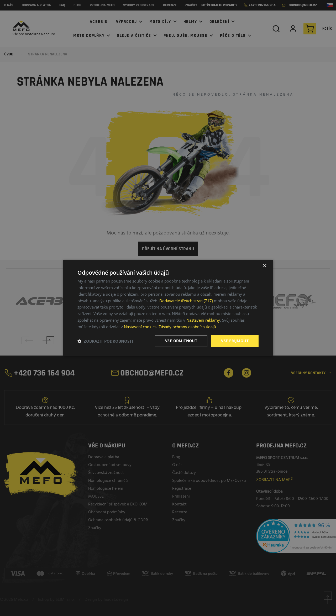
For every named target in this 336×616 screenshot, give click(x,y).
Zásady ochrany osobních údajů (187, 326)
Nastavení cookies (140, 326)
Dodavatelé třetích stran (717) (186, 300)
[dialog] (168, 308)
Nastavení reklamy (203, 320)
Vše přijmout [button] (235, 340)
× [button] (264, 266)
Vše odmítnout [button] (181, 340)
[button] (105, 341)
